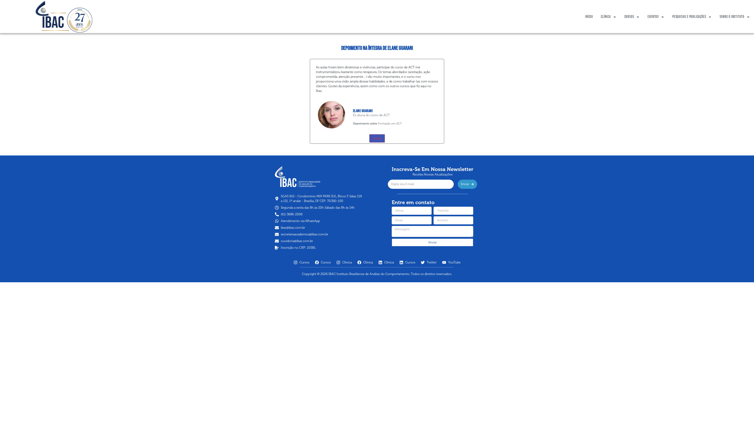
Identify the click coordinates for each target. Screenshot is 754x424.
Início (589, 17)
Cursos (629, 17)
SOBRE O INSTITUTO (732, 17)
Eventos (653, 17)
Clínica (606, 17)
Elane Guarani (363, 111)
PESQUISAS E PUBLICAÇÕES (689, 17)
